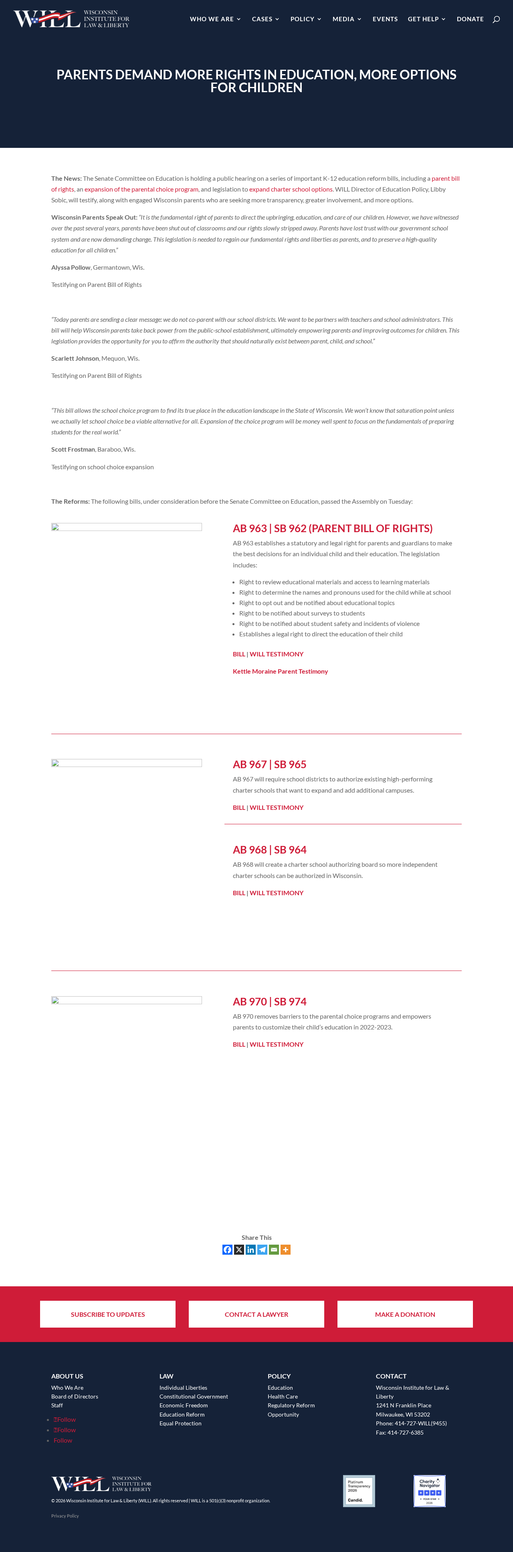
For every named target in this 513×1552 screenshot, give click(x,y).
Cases (262, 19)
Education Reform (182, 1414)
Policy (303, 19)
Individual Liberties (183, 1387)
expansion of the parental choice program (141, 189)
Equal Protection (181, 1423)
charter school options (302, 189)
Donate (470, 19)
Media (344, 19)
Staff (57, 1405)
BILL (239, 654)
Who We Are (212, 19)
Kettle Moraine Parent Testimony (280, 671)
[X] (239, 1250)
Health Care (283, 1396)
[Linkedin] (251, 1250)
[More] (286, 1250)
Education (280, 1387)
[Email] (274, 1250)
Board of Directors (74, 1396)
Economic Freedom (184, 1405)
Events (385, 19)
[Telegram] (262, 1250)
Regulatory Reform (291, 1405)
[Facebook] (227, 1250)
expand (259, 189)
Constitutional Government (194, 1396)
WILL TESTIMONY (276, 654)
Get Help (423, 19)
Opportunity (283, 1414)
